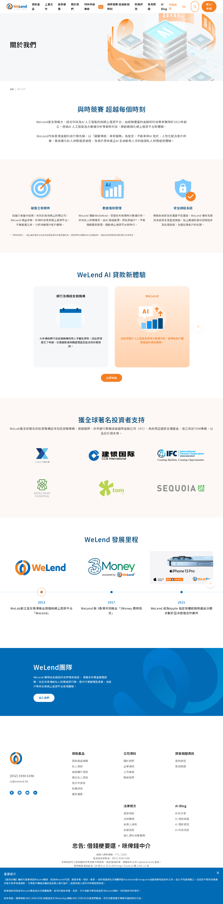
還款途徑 (180, 761)
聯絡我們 (129, 777)
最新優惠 (62, 6)
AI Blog (164, 6)
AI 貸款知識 (182, 819)
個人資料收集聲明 (134, 835)
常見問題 (152, 6)
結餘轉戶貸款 (80, 772)
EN (184, 6)
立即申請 (111, 378)
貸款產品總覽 (80, 761)
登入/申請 (209, 6)
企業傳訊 (129, 766)
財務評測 (139, 6)
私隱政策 (129, 830)
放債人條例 (130, 824)
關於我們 (129, 761)
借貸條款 (129, 813)
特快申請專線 (89, 6)
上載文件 (49, 6)
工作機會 (129, 772)
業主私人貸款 (80, 777)
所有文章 (180, 813)
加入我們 (44, 698)
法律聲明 (129, 819)
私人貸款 (77, 766)
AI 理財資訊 (182, 824)
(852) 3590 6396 (22, 775)
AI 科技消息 (182, 830)
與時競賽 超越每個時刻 (118, 6)
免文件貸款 (78, 783)
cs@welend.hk (19, 781)
